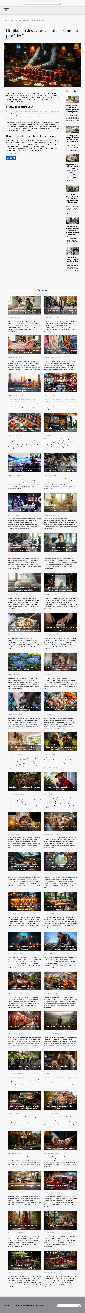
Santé (23, 1305)
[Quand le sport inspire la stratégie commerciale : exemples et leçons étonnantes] (72, 220)
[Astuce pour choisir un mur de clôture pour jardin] (24, 1061)
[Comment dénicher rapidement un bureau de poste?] (60, 821)
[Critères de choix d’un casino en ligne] (60, 1180)
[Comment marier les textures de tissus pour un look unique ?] (60, 345)
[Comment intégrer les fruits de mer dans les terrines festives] (60, 702)
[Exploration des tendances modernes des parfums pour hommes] (24, 383)
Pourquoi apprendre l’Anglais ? (61, 867)
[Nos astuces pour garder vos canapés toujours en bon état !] (60, 901)
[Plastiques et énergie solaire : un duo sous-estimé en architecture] (72, 129)
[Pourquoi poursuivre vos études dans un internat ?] (60, 1100)
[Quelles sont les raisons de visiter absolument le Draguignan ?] (24, 1140)
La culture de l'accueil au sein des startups (24, 787)
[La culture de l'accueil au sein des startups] (24, 781)
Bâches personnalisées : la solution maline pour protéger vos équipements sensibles (72, 199)
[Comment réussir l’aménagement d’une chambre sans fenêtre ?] (24, 861)
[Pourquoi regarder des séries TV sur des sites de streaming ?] (24, 941)
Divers (11, 20)
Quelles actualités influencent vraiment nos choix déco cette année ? (72, 109)
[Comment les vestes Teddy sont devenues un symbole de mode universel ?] (60, 305)
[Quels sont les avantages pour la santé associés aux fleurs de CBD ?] (24, 1260)
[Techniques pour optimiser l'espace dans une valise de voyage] (60, 423)
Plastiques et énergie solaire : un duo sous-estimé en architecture (72, 138)
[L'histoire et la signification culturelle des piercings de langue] (24, 702)
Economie (6, 1305)
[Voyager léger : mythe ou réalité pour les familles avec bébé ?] (72, 251)
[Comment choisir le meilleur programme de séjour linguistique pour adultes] (24, 542)
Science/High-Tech (32, 1305)
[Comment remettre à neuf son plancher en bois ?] (24, 1180)
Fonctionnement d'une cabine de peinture (24, 1026)
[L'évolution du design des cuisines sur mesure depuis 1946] (24, 742)
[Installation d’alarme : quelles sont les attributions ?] (60, 781)
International (15, 1305)
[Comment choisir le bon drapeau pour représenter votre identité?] (24, 423)
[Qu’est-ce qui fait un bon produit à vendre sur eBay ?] (60, 981)
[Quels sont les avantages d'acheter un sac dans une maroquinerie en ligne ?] (24, 981)
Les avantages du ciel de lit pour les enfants (61, 1226)
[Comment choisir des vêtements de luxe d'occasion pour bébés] (24, 582)
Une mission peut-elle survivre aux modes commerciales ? (72, 167)
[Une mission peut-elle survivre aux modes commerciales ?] (72, 158)
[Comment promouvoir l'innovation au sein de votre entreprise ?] (24, 901)
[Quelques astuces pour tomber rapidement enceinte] (60, 1061)
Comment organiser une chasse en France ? (61, 1026)
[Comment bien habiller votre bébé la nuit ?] (24, 821)
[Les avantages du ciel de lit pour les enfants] (60, 1220)
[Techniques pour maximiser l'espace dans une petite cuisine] (60, 502)
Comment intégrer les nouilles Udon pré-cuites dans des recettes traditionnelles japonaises (24, 629)
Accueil (5, 20)
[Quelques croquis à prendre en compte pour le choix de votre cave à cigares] (24, 1100)
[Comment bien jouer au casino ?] (60, 1260)
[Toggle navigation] (6, 10)
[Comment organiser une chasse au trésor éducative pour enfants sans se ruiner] (60, 742)
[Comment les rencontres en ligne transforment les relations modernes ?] (24, 502)
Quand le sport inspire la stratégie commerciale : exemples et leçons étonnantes (72, 230)
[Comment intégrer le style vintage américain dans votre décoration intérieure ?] (60, 383)
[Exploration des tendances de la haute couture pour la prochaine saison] (60, 582)
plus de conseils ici (29, 113)
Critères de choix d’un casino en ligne (60, 1186)
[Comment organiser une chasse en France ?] (60, 1021)
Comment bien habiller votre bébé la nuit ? (24, 827)
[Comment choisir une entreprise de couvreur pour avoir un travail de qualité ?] (60, 941)
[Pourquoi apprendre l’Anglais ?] (60, 861)
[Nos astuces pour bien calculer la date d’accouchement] (24, 1220)
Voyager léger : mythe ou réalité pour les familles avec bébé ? (72, 260)
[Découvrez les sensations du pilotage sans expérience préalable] (24, 462)
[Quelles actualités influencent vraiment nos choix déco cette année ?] (72, 99)
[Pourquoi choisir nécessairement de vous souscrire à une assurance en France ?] (60, 1140)
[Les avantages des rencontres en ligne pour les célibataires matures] (60, 662)
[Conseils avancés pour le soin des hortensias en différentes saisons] (24, 662)
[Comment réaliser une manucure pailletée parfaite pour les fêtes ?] (24, 345)
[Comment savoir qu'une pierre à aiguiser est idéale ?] (60, 622)
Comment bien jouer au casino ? (61, 1265)
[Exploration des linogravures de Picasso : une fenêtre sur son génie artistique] (60, 462)
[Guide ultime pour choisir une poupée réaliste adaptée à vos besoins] (60, 542)
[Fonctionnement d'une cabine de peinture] (24, 1021)
